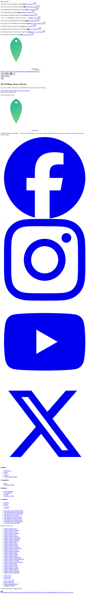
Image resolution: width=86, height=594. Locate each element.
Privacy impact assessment (11, 584)
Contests (16, 71)
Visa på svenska (25, 34)
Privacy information (9, 582)
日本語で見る (32, 18)
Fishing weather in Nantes (11, 536)
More (36, 71)
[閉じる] (39, 17)
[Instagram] (44, 300)
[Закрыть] (43, 31)
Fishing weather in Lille (10, 542)
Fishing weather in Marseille (11, 530)
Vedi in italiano (29, 15)
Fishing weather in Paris (10, 528)
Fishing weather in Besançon (11, 572)
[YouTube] (44, 382)
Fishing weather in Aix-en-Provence (13, 562)
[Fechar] (40, 28)
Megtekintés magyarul (24, 12)
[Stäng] (32, 34)
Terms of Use (7, 575)
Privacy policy (8, 581)
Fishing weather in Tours (10, 565)
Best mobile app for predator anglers (13, 510)
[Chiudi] (36, 14)
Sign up (7, 76)
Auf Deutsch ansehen (30, 7)
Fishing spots (4, 71)
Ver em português (32, 29)
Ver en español (30, 9)
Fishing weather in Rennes (11, 544)
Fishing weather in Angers (11, 554)
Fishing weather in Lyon (10, 531)
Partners (6, 504)
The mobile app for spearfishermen (13, 521)
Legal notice (7, 578)
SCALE (6, 494)
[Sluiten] (44, 23)
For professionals (8, 491)
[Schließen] (38, 6)
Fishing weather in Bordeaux (11, 541)
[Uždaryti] (38, 20)
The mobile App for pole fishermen (13, 514)
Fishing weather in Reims (11, 545)
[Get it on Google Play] (23, 90)
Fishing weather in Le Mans (11, 560)
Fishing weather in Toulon (11, 550)
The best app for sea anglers (11, 515)
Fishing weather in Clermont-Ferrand (14, 559)
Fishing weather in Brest (10, 563)
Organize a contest (9, 496)
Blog (30, 71)
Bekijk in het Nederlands (34, 23)
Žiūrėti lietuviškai (31, 20)
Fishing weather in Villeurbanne (12, 557)
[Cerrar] (37, 9)
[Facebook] (44, 218)
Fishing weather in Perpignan (12, 571)
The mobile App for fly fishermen (13, 518)
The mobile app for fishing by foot (13, 520)
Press (5, 505)
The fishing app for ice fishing (12, 523)
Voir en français (28, 4)
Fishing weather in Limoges (11, 568)
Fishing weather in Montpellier (12, 537)
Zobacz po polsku (27, 26)
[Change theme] (6, 73)
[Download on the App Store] (9, 90)
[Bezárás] (33, 12)
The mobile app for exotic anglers (13, 517)
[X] (44, 464)
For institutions (8, 493)
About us (6, 502)
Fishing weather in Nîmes (11, 556)
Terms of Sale (7, 577)
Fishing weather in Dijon (10, 553)
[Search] (2, 73)
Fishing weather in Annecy (11, 569)
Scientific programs (24, 71)
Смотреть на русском (35, 32)
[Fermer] (35, 3)
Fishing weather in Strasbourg (12, 539)
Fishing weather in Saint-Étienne (12, 548)
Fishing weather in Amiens (11, 566)
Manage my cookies (10, 585)
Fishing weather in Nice (10, 534)
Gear (9, 71)
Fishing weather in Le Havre (11, 547)
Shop (33, 71)
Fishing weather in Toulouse (11, 533)
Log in (2, 76)
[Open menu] (2, 78)
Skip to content (5, 1)
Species (12, 71)
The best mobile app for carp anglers (13, 512)
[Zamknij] (34, 25)
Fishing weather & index (10, 476)
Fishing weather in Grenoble (11, 551)
